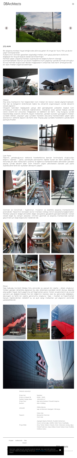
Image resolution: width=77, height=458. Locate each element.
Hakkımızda (18, 440)
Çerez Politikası (41, 451)
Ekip (25, 440)
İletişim (24, 443)
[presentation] (6, 28)
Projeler (11, 440)
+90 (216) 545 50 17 (38, 446)
